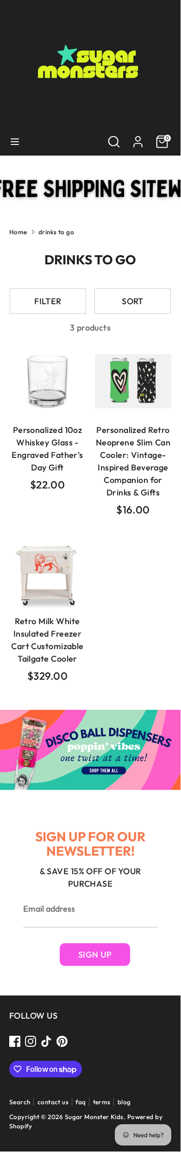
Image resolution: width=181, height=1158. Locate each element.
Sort (133, 301)
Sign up (95, 954)
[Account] (138, 138)
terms (102, 1102)
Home (18, 232)
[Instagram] (30, 1041)
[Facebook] (14, 1041)
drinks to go (56, 232)
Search (20, 1102)
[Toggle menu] (15, 141)
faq (80, 1102)
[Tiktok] (46, 1041)
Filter (48, 301)
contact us (53, 1102)
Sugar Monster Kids (94, 1117)
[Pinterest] (62, 1041)
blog (124, 1102)
